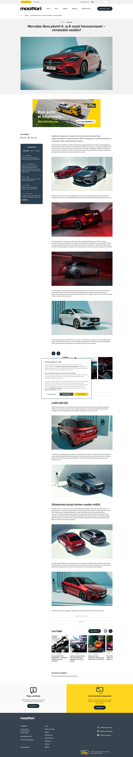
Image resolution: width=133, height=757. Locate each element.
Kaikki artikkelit (94, 631)
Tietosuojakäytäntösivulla (55, 388)
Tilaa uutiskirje (36, 2)
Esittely (77, 653)
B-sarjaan (104, 145)
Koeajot (47, 732)
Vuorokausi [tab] (26, 151)
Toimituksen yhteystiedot (27, 740)
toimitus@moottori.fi (26, 736)
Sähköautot (48, 741)
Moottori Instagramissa (106, 731)
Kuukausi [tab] (37, 151)
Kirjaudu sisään (86, 2)
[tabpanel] (32, 177)
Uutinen (26, 15)
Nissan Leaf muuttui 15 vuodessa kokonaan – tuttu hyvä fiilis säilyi (29, 188)
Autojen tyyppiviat (49, 729)
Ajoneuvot (69, 22)
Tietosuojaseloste (25, 747)
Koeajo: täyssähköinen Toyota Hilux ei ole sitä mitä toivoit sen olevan (31, 179)
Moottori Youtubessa (105, 735)
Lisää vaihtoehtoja (51, 394)
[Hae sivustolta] (109, 2)
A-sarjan (84, 145)
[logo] (31, 10)
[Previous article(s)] (106, 631)
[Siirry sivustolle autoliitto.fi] (84, 752)
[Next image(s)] (58, 353)
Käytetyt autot (48, 735)
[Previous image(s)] (53, 353)
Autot (46, 726)
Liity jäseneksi (99, 707)
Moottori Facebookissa (106, 727)
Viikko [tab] (32, 151)
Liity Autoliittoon (25, 2)
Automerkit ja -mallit (104, 8)
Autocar (67, 611)
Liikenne (59, 653)
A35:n (73, 196)
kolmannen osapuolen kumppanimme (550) (66, 366)
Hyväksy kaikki (81, 394)
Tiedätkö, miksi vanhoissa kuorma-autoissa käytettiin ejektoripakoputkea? (31, 158)
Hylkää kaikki (66, 394)
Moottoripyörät (49, 738)
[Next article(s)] (110, 631)
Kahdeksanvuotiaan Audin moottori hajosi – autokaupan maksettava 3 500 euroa (31, 196)
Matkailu (47, 747)
